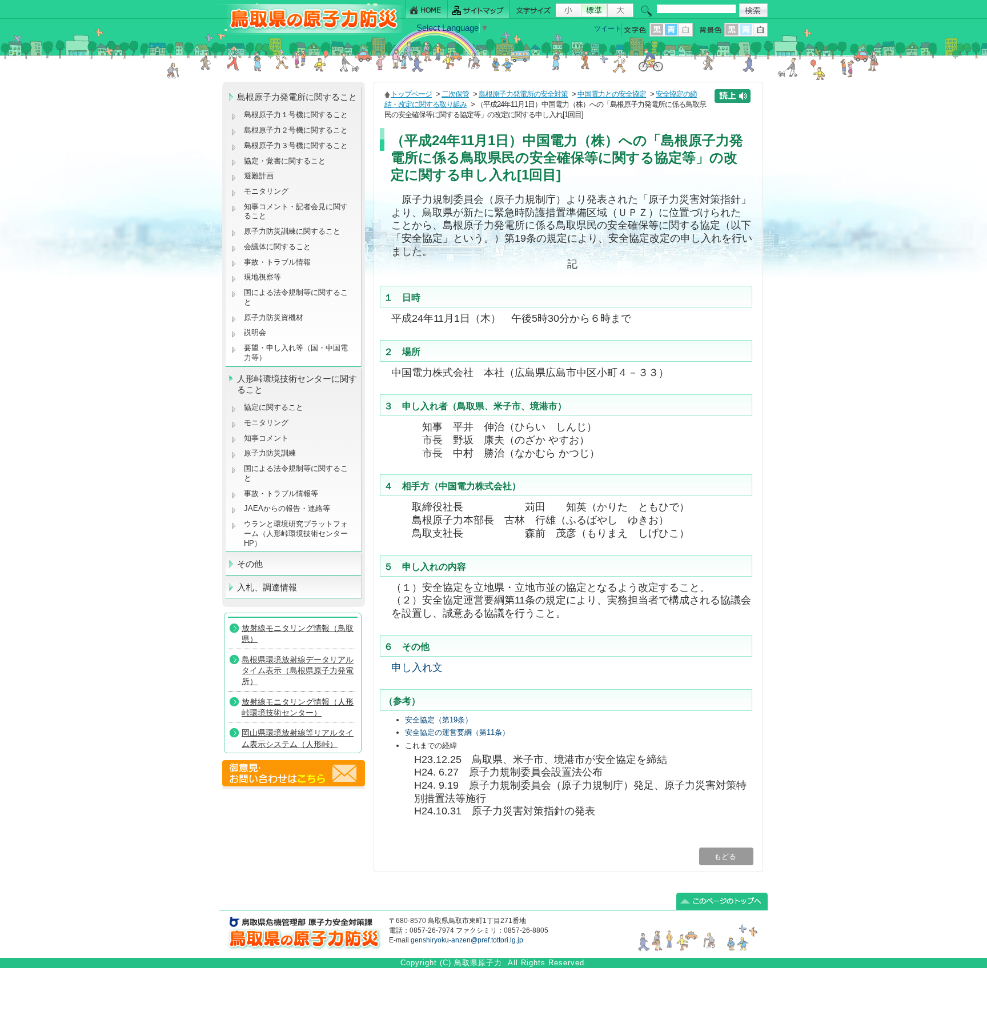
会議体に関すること (277, 246)
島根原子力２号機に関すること (296, 130)
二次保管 (455, 94)
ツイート (607, 29)
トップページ (411, 94)
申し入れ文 (417, 667)
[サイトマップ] (478, 9)
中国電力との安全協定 (611, 94)
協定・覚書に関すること (285, 161)
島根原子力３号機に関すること (296, 145)
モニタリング (266, 191)
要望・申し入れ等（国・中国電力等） (296, 352)
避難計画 (259, 175)
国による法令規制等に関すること (296, 297)
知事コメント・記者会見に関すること (296, 211)
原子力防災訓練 (270, 453)
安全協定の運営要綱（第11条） (457, 732)
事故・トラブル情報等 (282, 493)
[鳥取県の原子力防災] (310, 32)
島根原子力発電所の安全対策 (523, 94)
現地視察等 (262, 277)
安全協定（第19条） (438, 720)
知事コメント (266, 438)
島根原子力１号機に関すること (296, 114)
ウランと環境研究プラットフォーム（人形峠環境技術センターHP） (296, 533)
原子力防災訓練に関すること (292, 231)
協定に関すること (273, 407)
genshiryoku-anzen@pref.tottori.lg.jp (467, 940)
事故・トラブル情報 (279, 262)
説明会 (255, 332)
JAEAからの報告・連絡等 (287, 508)
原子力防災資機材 (273, 317)
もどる (726, 856)
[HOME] (426, 9)
